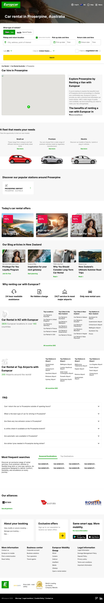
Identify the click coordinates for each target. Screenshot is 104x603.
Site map (18, 598)
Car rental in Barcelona (44, 464)
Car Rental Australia (18, 66)
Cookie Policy (39, 598)
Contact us (49, 598)
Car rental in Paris (90, 468)
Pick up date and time (60, 37)
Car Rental (5, 66)
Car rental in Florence (75, 464)
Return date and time (85, 37)
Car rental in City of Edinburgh (59, 468)
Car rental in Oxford (90, 464)
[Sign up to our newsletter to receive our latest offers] (62, 536)
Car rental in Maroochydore (75, 468)
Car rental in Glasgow (44, 468)
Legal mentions (28, 598)
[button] (28, 107)
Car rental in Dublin (59, 464)
